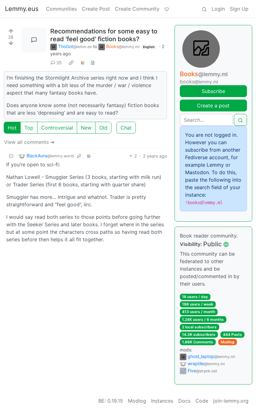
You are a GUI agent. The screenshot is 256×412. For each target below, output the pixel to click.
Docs (184, 401)
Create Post (96, 9)
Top (28, 128)
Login (218, 9)
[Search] (204, 8)
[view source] (93, 62)
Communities (61, 9)
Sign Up (239, 9)
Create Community (137, 9)
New (86, 128)
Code (201, 401)
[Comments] (34, 39)
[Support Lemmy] (166, 8)
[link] (71, 63)
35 (59, 62)
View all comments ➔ (29, 142)
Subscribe (213, 91)
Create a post (213, 105)
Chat (126, 128)
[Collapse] (11, 156)
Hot (12, 128)
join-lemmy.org (231, 401)
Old (103, 128)
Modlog (227, 342)
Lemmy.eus (21, 8)
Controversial (57, 128)
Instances (162, 401)
